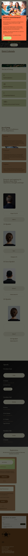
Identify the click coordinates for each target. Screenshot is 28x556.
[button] (25, 3)
